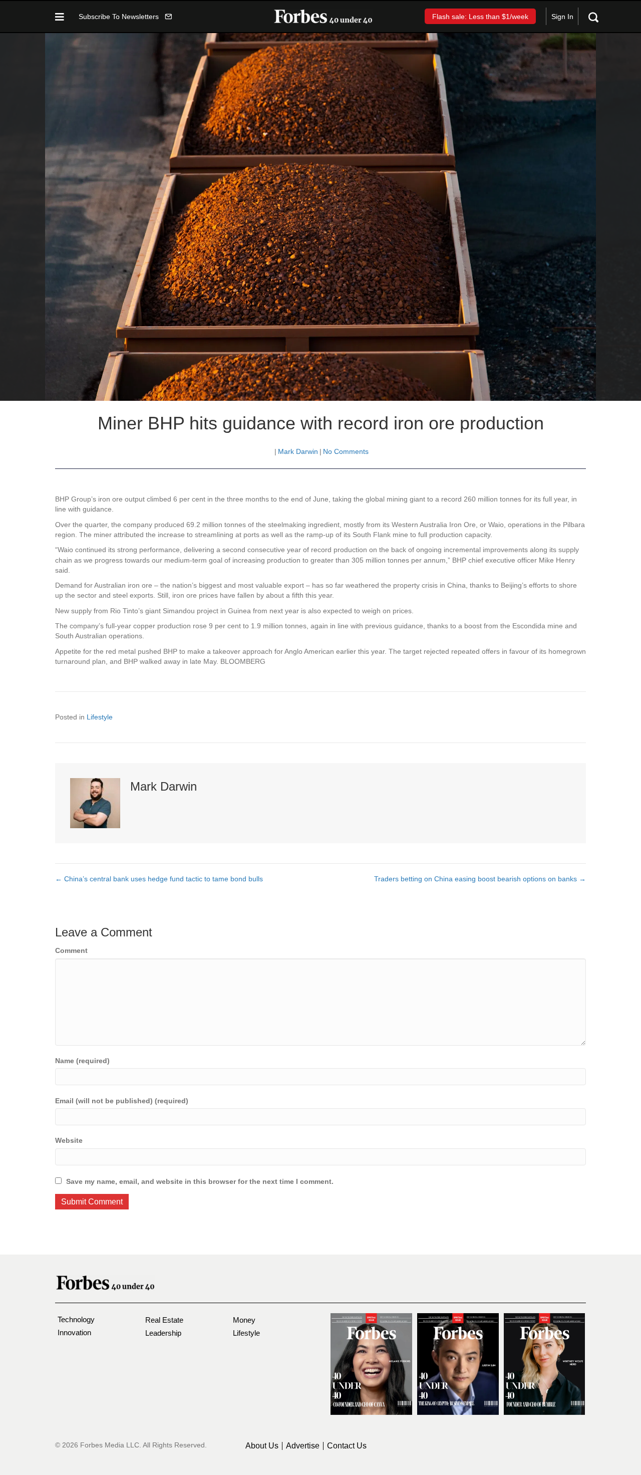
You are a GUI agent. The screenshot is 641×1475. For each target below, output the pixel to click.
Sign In (562, 17)
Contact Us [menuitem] (347, 1446)
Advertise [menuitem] (302, 1446)
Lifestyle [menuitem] (246, 1333)
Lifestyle (100, 717)
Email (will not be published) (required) (121, 1101)
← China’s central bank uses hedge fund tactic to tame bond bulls (159, 879)
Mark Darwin (298, 451)
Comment (71, 950)
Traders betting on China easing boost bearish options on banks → (480, 879)
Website (69, 1140)
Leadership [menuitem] (163, 1333)
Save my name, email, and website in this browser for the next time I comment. (200, 1181)
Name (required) (82, 1061)
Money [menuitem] (244, 1320)
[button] (125, 16)
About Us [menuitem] (261, 1446)
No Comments (346, 451)
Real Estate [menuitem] (164, 1320)
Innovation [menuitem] (74, 1332)
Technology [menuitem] (76, 1319)
